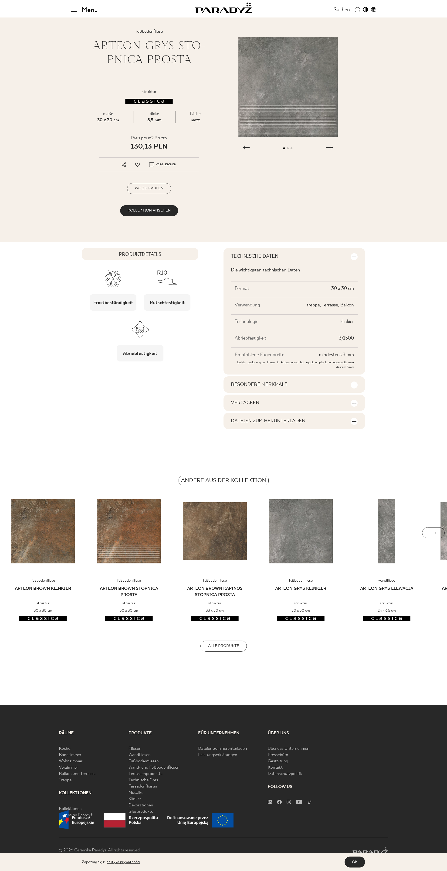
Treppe (65, 780)
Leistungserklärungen (217, 755)
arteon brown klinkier (43, 588)
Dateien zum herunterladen (222, 748)
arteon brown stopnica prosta (129, 591)
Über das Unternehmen (288, 748)
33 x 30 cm (215, 610)
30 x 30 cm (108, 120)
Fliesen (135, 748)
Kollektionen (70, 808)
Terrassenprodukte (146, 773)
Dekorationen (141, 805)
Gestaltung (278, 761)
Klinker (135, 799)
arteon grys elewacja (386, 588)
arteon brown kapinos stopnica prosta (215, 591)
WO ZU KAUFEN (149, 188)
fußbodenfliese (43, 580)
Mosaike (136, 792)
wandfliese (386, 580)
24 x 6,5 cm (387, 610)
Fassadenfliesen (143, 786)
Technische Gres (143, 780)
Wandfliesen (140, 755)
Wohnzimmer (70, 761)
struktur (43, 603)
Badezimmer (70, 755)
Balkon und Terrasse (77, 773)
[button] (246, 148)
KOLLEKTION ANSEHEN (149, 210)
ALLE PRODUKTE (223, 646)
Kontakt (275, 767)
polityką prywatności (123, 862)
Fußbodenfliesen (144, 761)
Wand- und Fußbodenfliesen (154, 767)
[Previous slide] (13, 532)
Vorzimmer (68, 767)
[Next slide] (433, 532)
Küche (64, 748)
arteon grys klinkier (300, 588)
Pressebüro (278, 755)
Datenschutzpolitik (285, 773)
